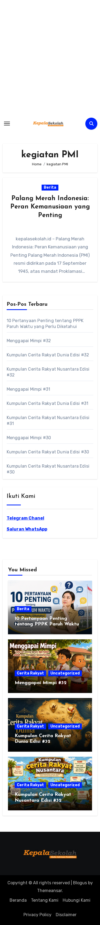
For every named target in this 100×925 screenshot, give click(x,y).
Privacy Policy (37, 914)
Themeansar (49, 890)
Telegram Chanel (25, 518)
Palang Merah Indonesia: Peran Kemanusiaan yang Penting (50, 206)
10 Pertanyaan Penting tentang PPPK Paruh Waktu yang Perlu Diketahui (47, 624)
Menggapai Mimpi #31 (28, 389)
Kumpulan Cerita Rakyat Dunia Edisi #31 (48, 403)
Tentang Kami (44, 900)
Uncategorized (65, 673)
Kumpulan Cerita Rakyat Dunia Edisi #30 (48, 451)
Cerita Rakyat (30, 673)
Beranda (18, 900)
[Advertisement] (50, 58)
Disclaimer (66, 914)
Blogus (80, 882)
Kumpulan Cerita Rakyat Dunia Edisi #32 (48, 354)
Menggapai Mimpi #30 (29, 437)
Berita (50, 187)
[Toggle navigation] (7, 123)
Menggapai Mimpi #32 (29, 340)
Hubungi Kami (76, 900)
